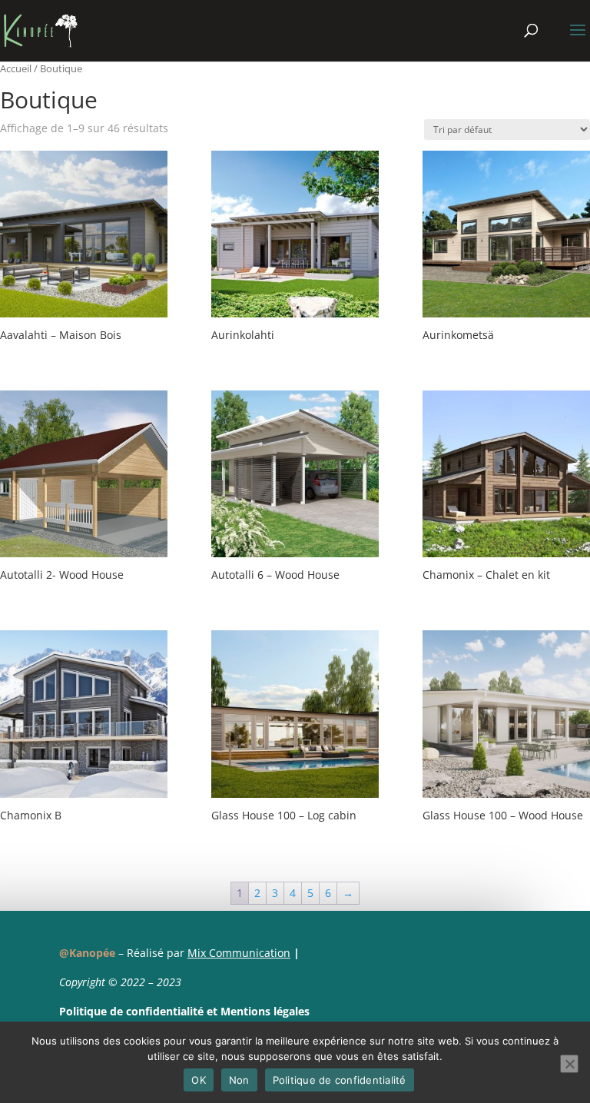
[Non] (569, 1064)
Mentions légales (265, 1011)
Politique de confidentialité (131, 1011)
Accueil (15, 68)
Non (239, 1080)
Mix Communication (238, 952)
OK (198, 1080)
